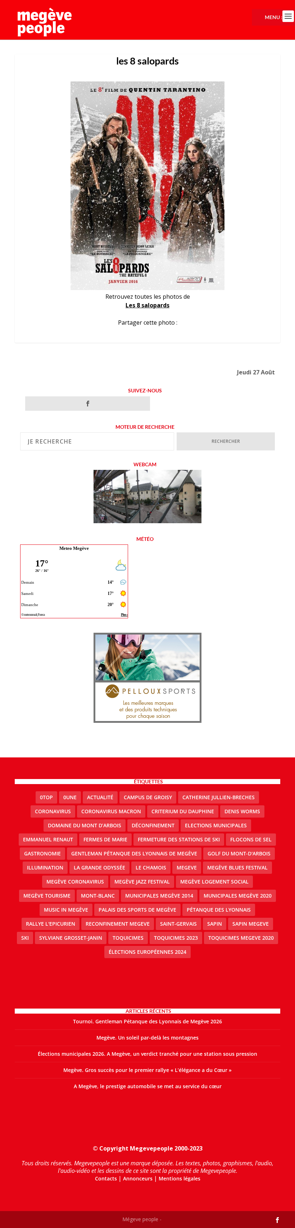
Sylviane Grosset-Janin (70, 937)
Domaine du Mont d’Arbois (84, 825)
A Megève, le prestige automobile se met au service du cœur (148, 1086)
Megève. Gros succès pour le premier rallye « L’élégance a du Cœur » (147, 1070)
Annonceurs (138, 1178)
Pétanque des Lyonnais (219, 909)
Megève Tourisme (47, 895)
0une (70, 797)
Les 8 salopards (147, 305)
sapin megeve (250, 923)
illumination (45, 867)
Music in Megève (66, 909)
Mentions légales (179, 1178)
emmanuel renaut (48, 839)
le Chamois (151, 867)
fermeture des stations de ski (179, 839)
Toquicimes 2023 (176, 937)
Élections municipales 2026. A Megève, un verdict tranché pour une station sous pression (147, 1053)
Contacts (106, 1178)
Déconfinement (153, 825)
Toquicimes (128, 937)
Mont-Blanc (98, 895)
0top (46, 797)
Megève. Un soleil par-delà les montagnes (147, 1037)
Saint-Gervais (178, 923)
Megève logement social (214, 881)
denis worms (242, 811)
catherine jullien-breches (218, 797)
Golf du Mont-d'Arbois (239, 853)
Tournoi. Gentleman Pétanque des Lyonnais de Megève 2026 (147, 1021)
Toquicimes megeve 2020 (241, 937)
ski (25, 937)
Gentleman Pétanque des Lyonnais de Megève (134, 853)
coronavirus (53, 811)
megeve (187, 867)
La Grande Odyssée (99, 867)
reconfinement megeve (118, 923)
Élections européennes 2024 (147, 951)
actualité (100, 797)
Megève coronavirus (75, 881)
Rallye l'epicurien (50, 923)
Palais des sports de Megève (137, 909)
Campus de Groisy (148, 797)
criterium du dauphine (182, 811)
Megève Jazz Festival (142, 881)
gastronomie (42, 853)
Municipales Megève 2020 (238, 895)
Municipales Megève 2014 (159, 895)
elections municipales (216, 825)
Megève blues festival (237, 867)
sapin (214, 923)
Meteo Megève (74, 548)
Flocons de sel (251, 839)
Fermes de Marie (105, 839)
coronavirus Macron (111, 811)
